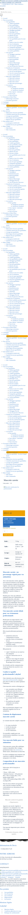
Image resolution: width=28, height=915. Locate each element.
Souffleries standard (18, 90)
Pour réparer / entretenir (16, 92)
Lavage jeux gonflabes (12, 116)
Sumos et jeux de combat (16, 42)
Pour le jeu (12, 93)
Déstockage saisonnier (12, 98)
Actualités (3, 6)
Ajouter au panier (8, 534)
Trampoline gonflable (15, 47)
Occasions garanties (11, 100)
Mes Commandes (11, 130)
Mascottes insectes (14, 80)
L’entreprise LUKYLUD (12, 123)
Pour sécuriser (13, 95)
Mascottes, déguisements (13, 76)
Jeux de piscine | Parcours (16, 66)
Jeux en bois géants (14, 75)
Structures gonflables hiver (16, 49)
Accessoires (9, 85)
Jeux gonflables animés (15, 28)
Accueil (5, 18)
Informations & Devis (8, 845)
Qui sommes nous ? (8, 121)
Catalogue (6, 102)
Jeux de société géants (15, 71)
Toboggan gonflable (14, 30)
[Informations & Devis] (0, 843)
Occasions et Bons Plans (9, 97)
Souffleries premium (18, 88)
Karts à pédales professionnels (17, 69)
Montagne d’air (13, 32)
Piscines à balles (13, 37)
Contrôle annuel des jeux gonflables (16, 114)
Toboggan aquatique (15, 54)
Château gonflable (14, 23)
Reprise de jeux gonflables (13, 119)
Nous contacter (19, 4)
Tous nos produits (8, 20)
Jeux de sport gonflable (15, 45)
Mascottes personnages (15, 83)
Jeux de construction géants (17, 73)
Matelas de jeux (13, 35)
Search (2, 9)
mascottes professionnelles (10, 680)
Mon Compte (6, 126)
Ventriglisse (12, 56)
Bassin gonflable (14, 59)
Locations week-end (12, 105)
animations (18, 750)
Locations (6, 104)
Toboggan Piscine (14, 64)
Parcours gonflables (14, 34)
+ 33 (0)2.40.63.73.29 (7, 4)
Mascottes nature (14, 81)
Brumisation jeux (14, 57)
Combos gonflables (14, 27)
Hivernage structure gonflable (14, 118)
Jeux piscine (9, 52)
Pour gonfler (12, 86)
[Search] (1, 15)
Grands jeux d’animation (13, 68)
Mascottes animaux (14, 78)
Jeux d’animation (14, 44)
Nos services (6, 111)
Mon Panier (9, 128)
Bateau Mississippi (14, 63)
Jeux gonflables (10, 22)
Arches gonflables (14, 51)
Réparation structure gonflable (14, 112)
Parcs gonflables (13, 25)
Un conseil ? (6, 526)
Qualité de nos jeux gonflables (14, 124)
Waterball (12, 61)
